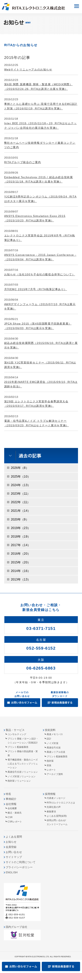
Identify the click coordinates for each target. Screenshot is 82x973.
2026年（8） (20, 467)
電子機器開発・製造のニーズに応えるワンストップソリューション (23, 763)
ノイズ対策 (52, 743)
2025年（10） (21, 476)
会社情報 (11, 804)
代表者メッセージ (56, 798)
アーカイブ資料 (55, 774)
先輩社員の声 (54, 807)
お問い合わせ (14, 852)
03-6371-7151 (40, 628)
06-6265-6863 (40, 668)
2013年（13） (21, 579)
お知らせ (11, 841)
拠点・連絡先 (15, 812)
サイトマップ (14, 856)
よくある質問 (14, 836)
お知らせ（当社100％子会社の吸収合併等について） (39, 274)
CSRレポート (15, 821)
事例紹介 (11, 798)
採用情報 (50, 793)
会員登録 (11, 846)
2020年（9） (20, 519)
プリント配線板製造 (18, 747)
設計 (49, 738)
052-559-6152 (40, 648)
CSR (10, 817)
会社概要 (12, 808)
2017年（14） (21, 545)
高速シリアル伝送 (56, 752)
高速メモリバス (55, 734)
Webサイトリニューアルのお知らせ (28, 69)
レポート (51, 769)
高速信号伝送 (54, 747)
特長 (8, 793)
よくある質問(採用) (57, 816)
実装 (49, 765)
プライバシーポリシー (19, 867)
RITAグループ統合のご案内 (22, 162)
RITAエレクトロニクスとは (61, 802)
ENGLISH (12, 872)
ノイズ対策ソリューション (21, 776)
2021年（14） (21, 510)
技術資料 (50, 729)
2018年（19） (21, 536)
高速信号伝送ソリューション (23, 772)
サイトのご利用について (20, 862)
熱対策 (50, 761)
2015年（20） (21, 562)
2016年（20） (21, 553)
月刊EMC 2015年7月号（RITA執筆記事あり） (35, 289)
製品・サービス (15, 729)
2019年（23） (21, 528)
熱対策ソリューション (19, 781)
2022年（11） (20, 502)
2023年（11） (20, 493)
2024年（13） (21, 485)
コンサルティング (17, 734)
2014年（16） (21, 571)
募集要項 (51, 811)
